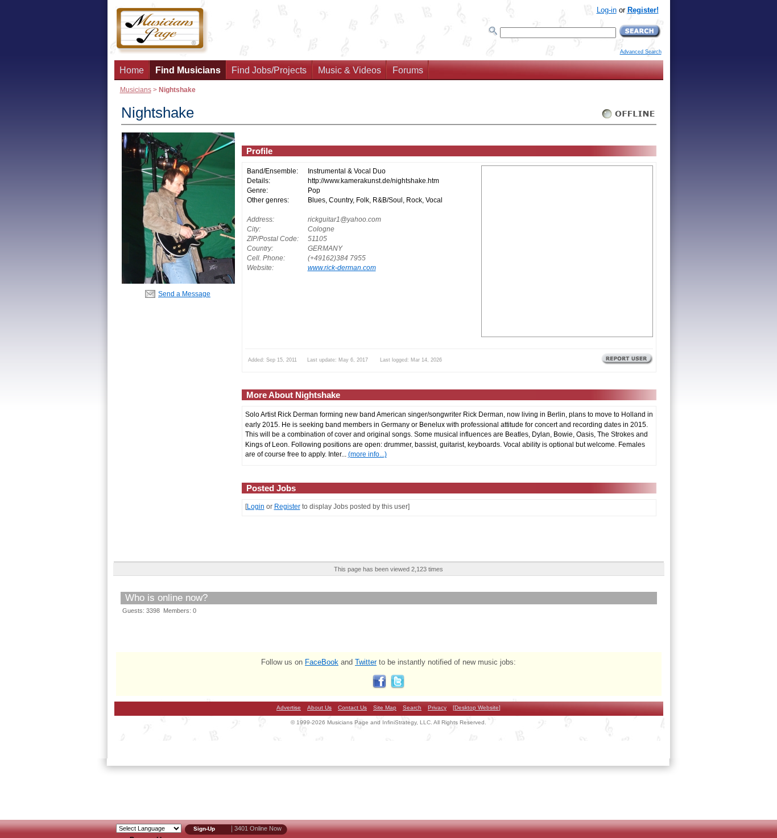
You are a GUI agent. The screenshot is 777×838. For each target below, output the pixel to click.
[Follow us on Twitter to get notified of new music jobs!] (397, 686)
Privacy (437, 707)
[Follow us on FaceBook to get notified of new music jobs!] (379, 686)
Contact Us (352, 707)
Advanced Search (641, 52)
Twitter (366, 662)
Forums (407, 70)
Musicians (135, 89)
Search (412, 707)
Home (131, 70)
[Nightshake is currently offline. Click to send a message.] (628, 118)
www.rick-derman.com (342, 267)
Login (255, 506)
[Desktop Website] (477, 707)
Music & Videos (349, 70)
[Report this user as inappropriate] (627, 363)
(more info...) (367, 454)
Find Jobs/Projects (269, 70)
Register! (643, 10)
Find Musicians (188, 70)
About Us (319, 707)
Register (287, 506)
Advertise (288, 707)
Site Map (384, 707)
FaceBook (321, 662)
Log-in (607, 10)
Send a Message (184, 293)
